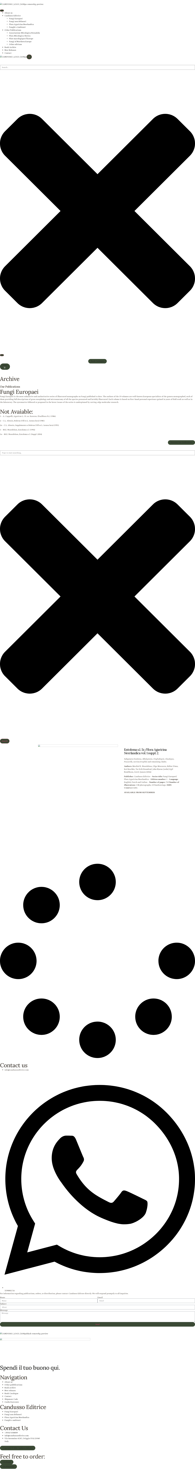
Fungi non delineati (17, 21)
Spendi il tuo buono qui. (30, 1367)
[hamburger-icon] (2, 11)
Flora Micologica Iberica (19, 35)
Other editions (15, 44)
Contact (8, 53)
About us (9, 12)
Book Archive (10, 47)
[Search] (2, 355)
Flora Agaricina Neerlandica (21, 24)
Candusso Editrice (13, 15)
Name (2, 1297)
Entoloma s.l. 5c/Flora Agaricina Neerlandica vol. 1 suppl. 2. (145, 751)
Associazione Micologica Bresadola (24, 32)
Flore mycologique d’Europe (21, 38)
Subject (3, 1304)
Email (100, 1297)
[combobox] (97, 67)
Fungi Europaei (16, 18)
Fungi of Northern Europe (20, 41)
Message (4, 1310)
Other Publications (13, 30)
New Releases (10, 50)
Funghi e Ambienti (17, 27)
